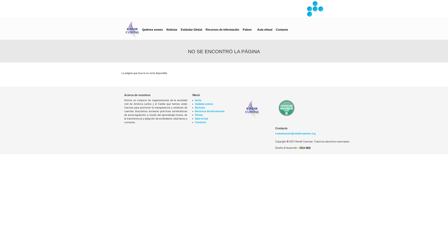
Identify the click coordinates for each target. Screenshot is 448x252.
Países (247, 29)
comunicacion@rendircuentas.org (295, 133)
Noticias (171, 29)
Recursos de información (222, 29)
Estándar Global (191, 29)
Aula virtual (264, 29)
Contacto (282, 29)
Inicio (198, 100)
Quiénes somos (152, 29)
